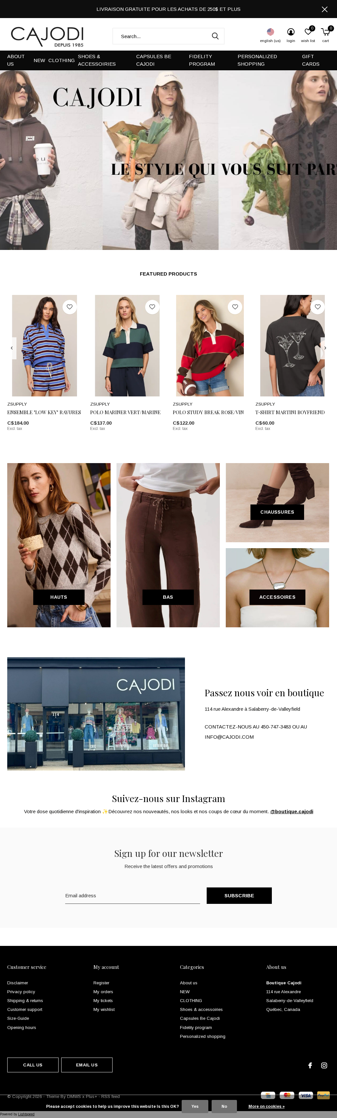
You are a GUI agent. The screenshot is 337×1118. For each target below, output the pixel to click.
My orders (103, 991)
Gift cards (311, 60)
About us (16, 60)
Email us (86, 1064)
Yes (195, 1106)
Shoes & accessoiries (97, 60)
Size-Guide (18, 1018)
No (224, 1106)
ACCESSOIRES (277, 597)
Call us (32, 1064)
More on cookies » (266, 1106)
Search (215, 36)
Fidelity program (202, 60)
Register (101, 982)
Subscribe (239, 895)
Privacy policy (21, 991)
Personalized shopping (257, 60)
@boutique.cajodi (291, 811)
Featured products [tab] (168, 274)
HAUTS (58, 597)
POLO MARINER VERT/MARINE (125, 412)
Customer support (24, 1009)
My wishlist (104, 1009)
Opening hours (21, 1027)
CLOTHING (61, 60)
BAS (168, 597)
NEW (39, 60)
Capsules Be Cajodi (153, 60)
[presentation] (11, 348)
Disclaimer (17, 982)
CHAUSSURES (277, 512)
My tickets (103, 1000)
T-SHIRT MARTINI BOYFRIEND (290, 412)
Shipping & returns (25, 1000)
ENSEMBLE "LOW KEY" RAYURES (44, 412)
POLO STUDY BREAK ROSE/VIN (208, 412)
